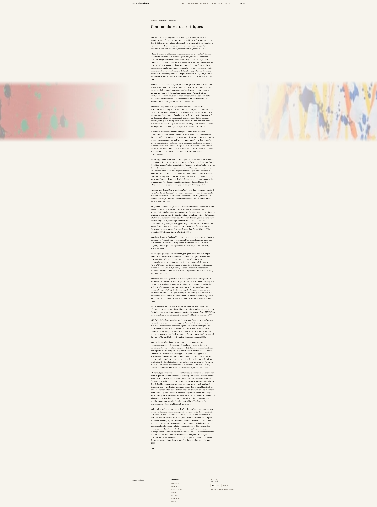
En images (204, 3)
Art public (174, 495)
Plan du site (214, 480)
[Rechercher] (236, 3)
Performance (175, 498)
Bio (183, 3)
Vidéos (173, 492)
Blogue (173, 501)
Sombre (225, 485)
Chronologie (192, 3)
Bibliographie (216, 3)
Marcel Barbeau (141, 3)
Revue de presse (176, 489)
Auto (213, 485)
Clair (218, 485)
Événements (175, 486)
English (242, 3)
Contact (227, 3)
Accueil (153, 20)
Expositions (174, 483)
